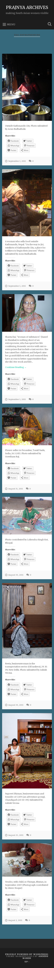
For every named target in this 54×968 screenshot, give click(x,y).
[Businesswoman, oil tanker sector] (27, 620)
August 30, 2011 (15, 575)
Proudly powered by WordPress (26, 954)
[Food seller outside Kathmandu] (27, 202)
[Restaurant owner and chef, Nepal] (27, 87)
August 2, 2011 (15, 920)
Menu (11, 24)
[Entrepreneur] (27, 313)
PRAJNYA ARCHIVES (27, 7)
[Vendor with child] (27, 860)
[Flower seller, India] (27, 426)
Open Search (48, 24)
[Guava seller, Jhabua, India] (27, 515)
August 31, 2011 (15, 488)
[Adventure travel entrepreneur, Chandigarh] (27, 750)
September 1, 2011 (17, 161)
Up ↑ (27, 961)
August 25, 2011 (15, 835)
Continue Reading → (15, 367)
